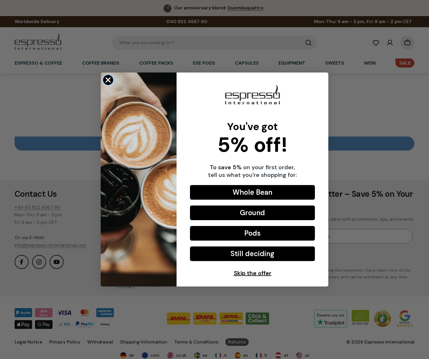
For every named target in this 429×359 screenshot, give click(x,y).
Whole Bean (252, 192)
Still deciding (252, 253)
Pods (252, 233)
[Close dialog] (108, 80)
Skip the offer (252, 273)
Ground (252, 212)
